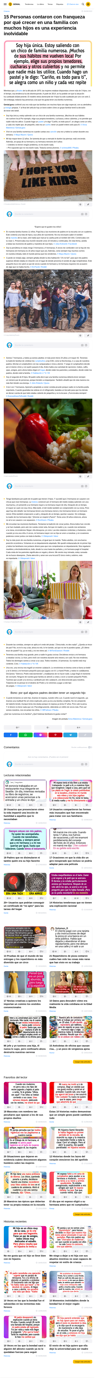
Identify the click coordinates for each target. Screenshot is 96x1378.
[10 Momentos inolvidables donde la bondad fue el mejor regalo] (70, 1282)
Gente (51, 868)
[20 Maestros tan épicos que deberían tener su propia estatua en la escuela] (25, 1183)
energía (8, 108)
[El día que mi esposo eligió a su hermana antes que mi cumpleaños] (70, 1183)
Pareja (51, 1208)
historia (35, 502)
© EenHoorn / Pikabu (45, 520)
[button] (17, 727)
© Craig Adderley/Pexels (11, 335)
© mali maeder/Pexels (11, 476)
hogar (42, 370)
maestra (14, 238)
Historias (7, 823)
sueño (47, 125)
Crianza (6, 11)
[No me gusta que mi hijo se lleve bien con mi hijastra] (25, 1237)
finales (19, 91)
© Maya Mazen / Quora (23, 135)
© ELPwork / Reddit (38, 267)
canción (53, 132)
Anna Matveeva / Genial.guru (80, 719)
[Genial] (14, 4)
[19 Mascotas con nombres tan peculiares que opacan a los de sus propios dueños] (25, 1093)
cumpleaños (40, 361)
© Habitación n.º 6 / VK (40, 373)
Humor (51, 1053)
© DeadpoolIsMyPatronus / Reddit (14, 204)
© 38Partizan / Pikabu (49, 710)
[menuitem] (29, 4)
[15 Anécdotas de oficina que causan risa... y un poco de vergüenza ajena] (70, 1027)
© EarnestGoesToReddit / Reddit (19, 396)
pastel (40, 122)
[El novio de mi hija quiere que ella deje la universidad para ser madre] (70, 1327)
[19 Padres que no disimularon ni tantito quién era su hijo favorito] (25, 839)
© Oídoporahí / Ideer (49, 536)
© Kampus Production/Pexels (13, 622)
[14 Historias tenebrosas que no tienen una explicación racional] (70, 884)
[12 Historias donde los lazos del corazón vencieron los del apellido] (70, 1138)
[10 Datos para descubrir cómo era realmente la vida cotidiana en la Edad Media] (70, 982)
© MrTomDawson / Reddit (58, 651)
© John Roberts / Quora (39, 383)
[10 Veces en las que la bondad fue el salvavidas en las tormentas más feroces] (25, 1282)
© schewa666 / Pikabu (69, 148)
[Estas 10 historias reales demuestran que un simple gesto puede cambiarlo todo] (70, 1093)
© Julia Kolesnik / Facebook (65, 244)
